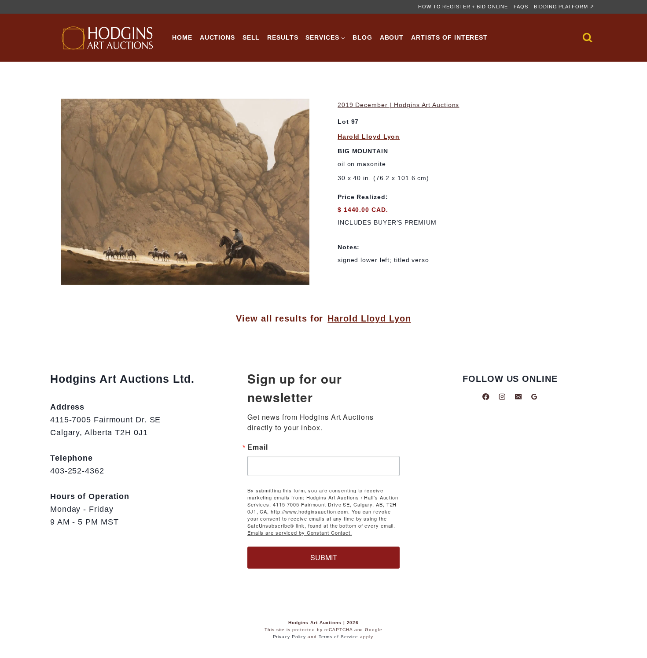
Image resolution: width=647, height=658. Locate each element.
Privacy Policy (289, 636)
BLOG (362, 37)
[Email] (518, 396)
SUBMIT (323, 557)
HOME (182, 37)
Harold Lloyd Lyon (369, 136)
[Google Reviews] (534, 396)
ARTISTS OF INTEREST (449, 37)
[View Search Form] (587, 38)
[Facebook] (486, 396)
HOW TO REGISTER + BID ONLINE (463, 6)
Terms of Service (338, 636)
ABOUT (392, 37)
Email (257, 447)
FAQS (521, 6)
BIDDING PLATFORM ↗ (564, 6)
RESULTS (282, 37)
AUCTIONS (217, 37)
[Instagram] (502, 396)
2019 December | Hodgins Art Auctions (398, 104)
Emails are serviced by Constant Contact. (299, 532)
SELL (251, 37)
